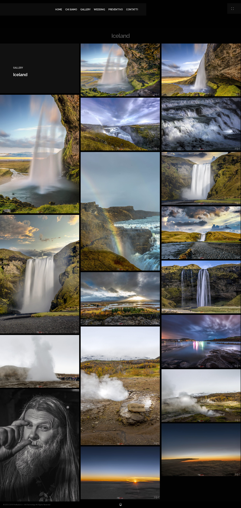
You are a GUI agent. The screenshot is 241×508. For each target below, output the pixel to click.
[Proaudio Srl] (27, 9)
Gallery (18, 67)
